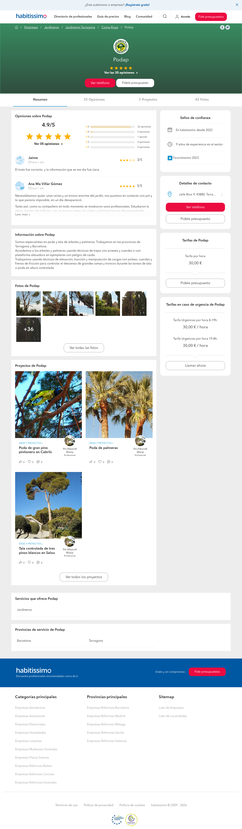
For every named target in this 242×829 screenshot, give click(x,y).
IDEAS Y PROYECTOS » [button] (31, 443)
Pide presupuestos (211, 17)
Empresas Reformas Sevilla (105, 732)
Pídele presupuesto (135, 83)
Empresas (31, 27)
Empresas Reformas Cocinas (34, 774)
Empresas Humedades (30, 732)
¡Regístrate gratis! (137, 5)
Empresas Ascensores (30, 716)
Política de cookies (132, 805)
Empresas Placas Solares (32, 757)
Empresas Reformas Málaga (106, 724)
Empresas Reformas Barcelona (108, 707)
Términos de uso (66, 805)
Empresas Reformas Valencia (107, 741)
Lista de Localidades (173, 716)
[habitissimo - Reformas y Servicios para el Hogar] (31, 16)
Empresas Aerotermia (30, 707)
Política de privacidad (98, 805)
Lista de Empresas (171, 707)
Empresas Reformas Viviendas (36, 782)
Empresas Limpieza (28, 741)
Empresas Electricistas (30, 724)
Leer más (21, 214)
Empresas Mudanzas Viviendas (36, 749)
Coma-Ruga (110, 27)
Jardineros (51, 27)
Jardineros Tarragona (80, 27)
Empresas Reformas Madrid (106, 716)
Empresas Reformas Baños (33, 766)
